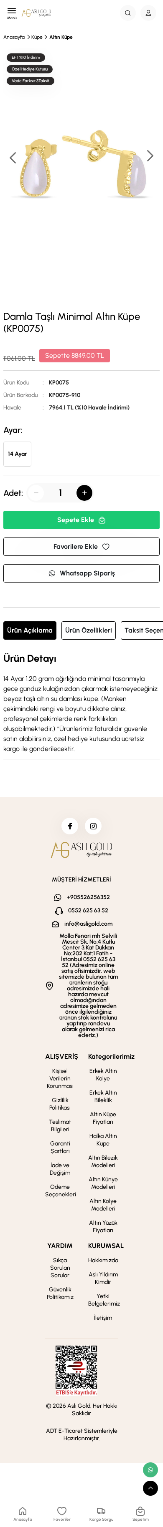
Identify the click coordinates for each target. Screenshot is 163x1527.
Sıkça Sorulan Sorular (60, 1268)
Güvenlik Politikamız (60, 1293)
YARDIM (60, 1246)
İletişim (103, 1317)
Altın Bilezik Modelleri (103, 1161)
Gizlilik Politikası (60, 1104)
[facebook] (69, 826)
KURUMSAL (106, 1246)
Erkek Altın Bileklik (103, 1096)
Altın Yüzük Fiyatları (103, 1226)
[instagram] (93, 826)
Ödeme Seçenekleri (60, 1190)
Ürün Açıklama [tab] (30, 630)
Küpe (37, 37)
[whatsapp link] (150, 1469)
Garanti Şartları (60, 1147)
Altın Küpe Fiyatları (103, 1118)
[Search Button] (128, 13)
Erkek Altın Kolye (103, 1074)
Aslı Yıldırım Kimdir (103, 1278)
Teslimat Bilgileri (60, 1125)
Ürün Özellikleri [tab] (88, 630)
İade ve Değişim (60, 1169)
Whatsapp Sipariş (87, 573)
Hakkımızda (103, 1260)
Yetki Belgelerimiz (104, 1300)
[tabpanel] (81, 703)
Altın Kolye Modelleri (103, 1205)
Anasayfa (14, 37)
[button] (150, 157)
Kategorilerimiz (111, 1056)
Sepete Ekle (75, 520)
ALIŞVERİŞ (61, 1056)
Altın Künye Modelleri (103, 1183)
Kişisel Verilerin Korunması (60, 1078)
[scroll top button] (150, 1488)
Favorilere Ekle (75, 546)
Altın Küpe (61, 37)
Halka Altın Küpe (103, 1140)
